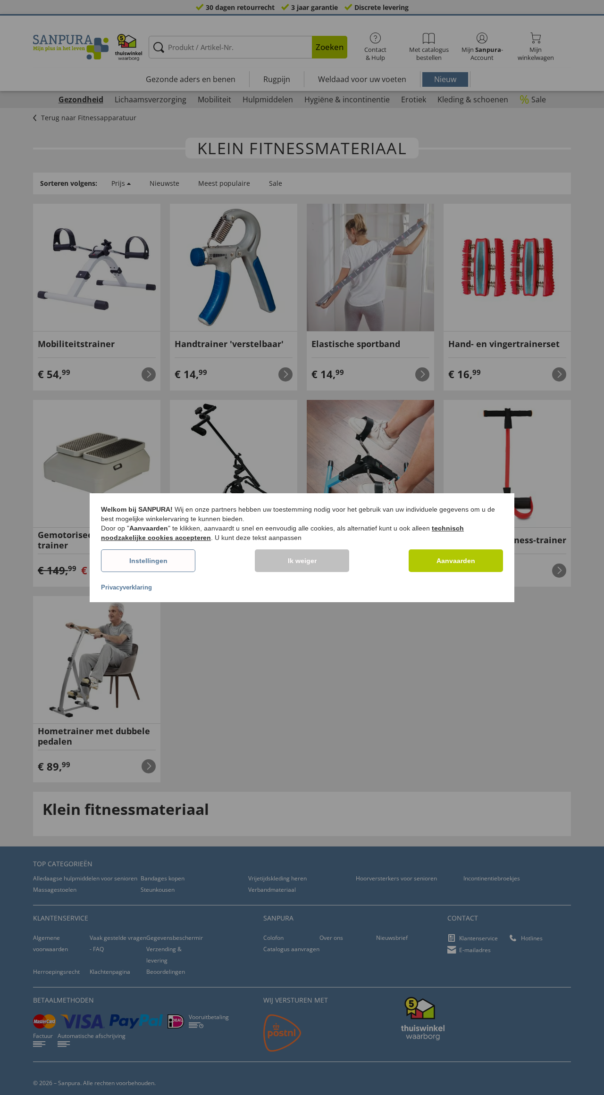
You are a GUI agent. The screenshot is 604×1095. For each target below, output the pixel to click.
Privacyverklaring (126, 587)
